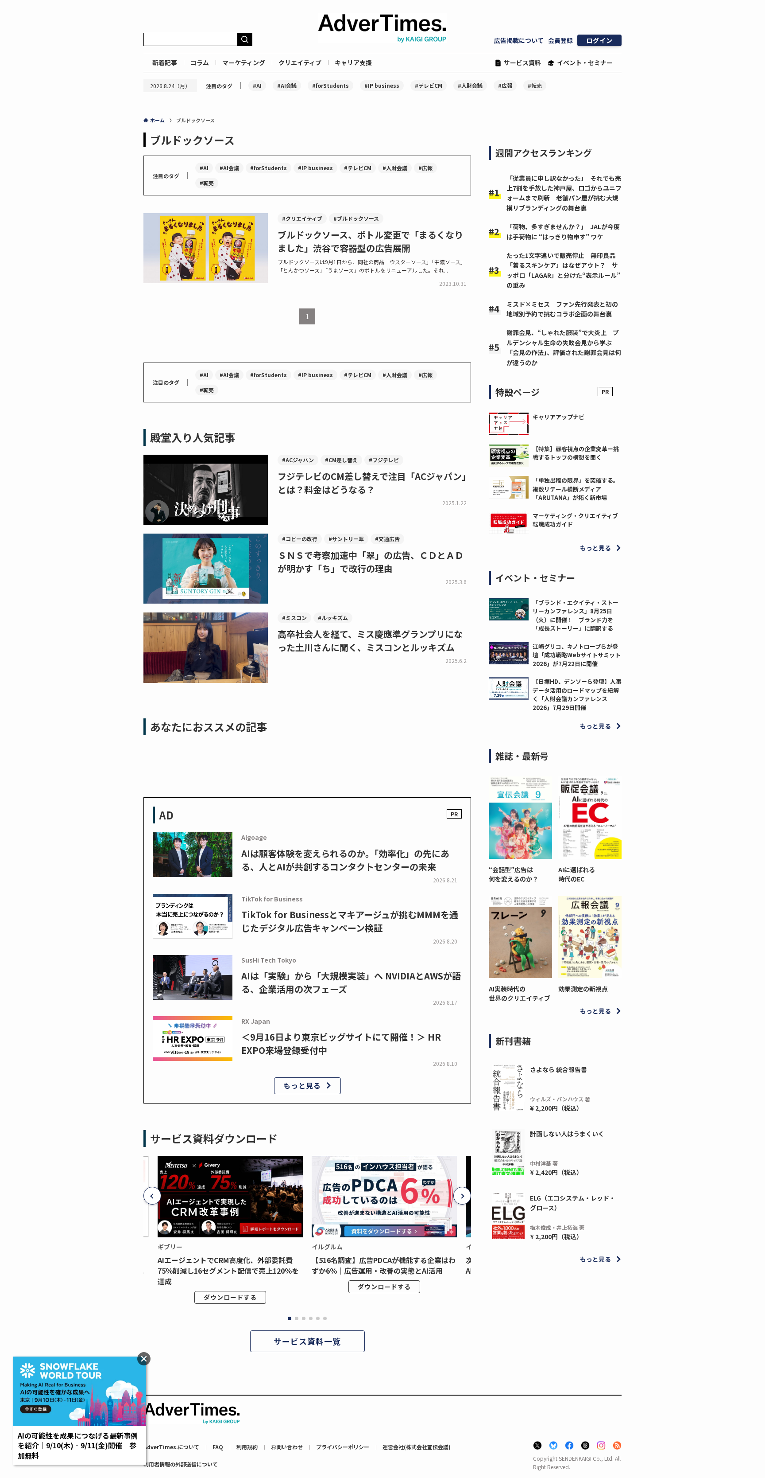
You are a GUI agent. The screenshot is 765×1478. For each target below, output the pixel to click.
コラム (199, 62)
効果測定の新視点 (583, 988)
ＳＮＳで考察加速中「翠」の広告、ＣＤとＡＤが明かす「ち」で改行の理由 (371, 562)
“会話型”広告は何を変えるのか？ (513, 874)
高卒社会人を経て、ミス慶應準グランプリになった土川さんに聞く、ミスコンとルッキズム (370, 641)
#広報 (505, 85)
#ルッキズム (333, 617)
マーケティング (243, 62)
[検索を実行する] (244, 39)
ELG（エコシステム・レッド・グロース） (572, 1202)
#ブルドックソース (356, 218)
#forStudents (330, 85)
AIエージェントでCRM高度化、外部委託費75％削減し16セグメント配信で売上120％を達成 (228, 1271)
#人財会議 (470, 85)
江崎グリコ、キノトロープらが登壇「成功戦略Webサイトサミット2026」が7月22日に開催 (577, 655)
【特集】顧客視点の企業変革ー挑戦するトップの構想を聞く (576, 453)
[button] (152, 1196)
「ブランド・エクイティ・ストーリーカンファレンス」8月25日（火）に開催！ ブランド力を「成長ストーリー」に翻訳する (575, 615)
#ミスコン (294, 617)
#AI (257, 85)
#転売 (535, 85)
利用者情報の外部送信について (180, 1464)
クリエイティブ (299, 62)
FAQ (217, 1447)
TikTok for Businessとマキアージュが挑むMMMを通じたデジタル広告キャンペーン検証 (349, 921)
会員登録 (560, 40)
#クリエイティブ (302, 218)
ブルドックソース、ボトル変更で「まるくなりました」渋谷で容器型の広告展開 (370, 241)
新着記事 (164, 62)
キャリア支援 (353, 62)
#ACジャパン (298, 460)
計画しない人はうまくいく (567, 1133)
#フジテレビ (384, 460)
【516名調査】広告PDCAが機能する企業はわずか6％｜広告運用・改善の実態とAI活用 (384, 1265)
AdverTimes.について (171, 1447)
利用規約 (247, 1447)
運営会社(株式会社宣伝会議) (416, 1447)
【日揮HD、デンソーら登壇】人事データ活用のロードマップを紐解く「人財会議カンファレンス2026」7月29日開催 (577, 694)
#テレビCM (428, 85)
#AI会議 (287, 85)
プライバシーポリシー (342, 1447)
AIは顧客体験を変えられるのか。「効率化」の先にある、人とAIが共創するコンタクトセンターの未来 (345, 860)
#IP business (381, 85)
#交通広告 (387, 538)
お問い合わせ (287, 1447)
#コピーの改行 (299, 538)
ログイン (599, 40)
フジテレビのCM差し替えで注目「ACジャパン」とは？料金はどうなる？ (374, 483)
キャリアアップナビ (558, 417)
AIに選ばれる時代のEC (576, 874)
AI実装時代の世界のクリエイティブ (519, 993)
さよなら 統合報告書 (558, 1069)
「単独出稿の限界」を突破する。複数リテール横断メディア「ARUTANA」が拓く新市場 (576, 489)
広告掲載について (519, 40)
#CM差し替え (341, 460)
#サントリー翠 (346, 538)
